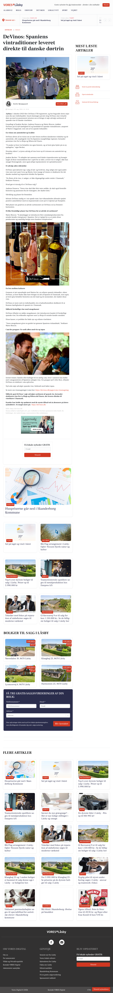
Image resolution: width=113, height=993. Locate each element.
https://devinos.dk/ (39, 405)
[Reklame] (37, 425)
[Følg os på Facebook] (51, 942)
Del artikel (60, 104)
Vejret (74, 10)
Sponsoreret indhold (48, 978)
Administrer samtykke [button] (11, 968)
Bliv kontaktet (61, 723)
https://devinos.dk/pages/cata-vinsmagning (52, 390)
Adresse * (9, 711)
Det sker (40, 10)
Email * (42, 702)
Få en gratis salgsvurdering (50, 975)
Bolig (18, 10)
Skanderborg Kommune (49, 971)
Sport (64, 10)
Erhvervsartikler (46, 968)
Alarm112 (7, 10)
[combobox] (7, 715)
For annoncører (9, 958)
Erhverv (29, 10)
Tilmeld (106, 5)
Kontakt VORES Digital (11, 965)
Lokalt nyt (53, 10)
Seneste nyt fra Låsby (48, 955)
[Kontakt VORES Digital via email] (61, 942)
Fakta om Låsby (46, 965)
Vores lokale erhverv (47, 958)
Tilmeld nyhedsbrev (101, 989)
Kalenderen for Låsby (48, 961)
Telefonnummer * (13, 702)
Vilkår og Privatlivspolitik (13, 961)
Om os (5, 955)
